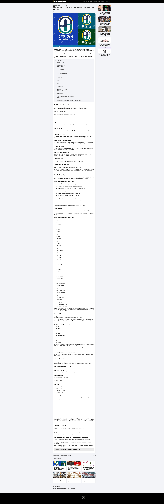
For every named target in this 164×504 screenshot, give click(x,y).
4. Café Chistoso (60, 92)
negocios (87, 1)
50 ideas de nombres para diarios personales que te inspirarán (62, 455)
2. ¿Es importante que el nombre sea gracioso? (65, 97)
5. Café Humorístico (61, 69)
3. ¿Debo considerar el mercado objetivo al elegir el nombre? (67, 99)
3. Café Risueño (60, 90)
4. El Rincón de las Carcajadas (62, 68)
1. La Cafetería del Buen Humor (62, 87)
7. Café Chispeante (61, 72)
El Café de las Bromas (60, 86)
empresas (106, 1)
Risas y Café (58, 83)
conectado (63, 488)
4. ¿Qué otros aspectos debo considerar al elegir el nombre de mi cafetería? (69, 100)
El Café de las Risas (60, 77)
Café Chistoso (59, 80)
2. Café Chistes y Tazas (61, 65)
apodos (99, 1)
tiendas (91, 1)
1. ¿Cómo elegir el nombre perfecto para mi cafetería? (66, 96)
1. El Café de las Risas (61, 64)
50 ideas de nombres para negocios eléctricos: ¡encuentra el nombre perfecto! (85, 455)
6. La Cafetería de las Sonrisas (62, 70)
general (110, 1)
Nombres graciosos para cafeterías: (63, 79)
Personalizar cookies (85, 498)
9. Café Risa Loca (60, 74)
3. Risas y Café (60, 66)
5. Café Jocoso (60, 93)
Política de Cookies (84, 499)
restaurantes (95, 1)
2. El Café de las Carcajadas (62, 89)
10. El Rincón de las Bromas (63, 76)
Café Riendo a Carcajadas (60, 62)
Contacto (83, 497)
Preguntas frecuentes (60, 94)
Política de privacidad (85, 500)
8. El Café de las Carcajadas (62, 73)
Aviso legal (83, 496)
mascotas (102, 1)
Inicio (84, 1)
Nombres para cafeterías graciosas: (63, 85)
